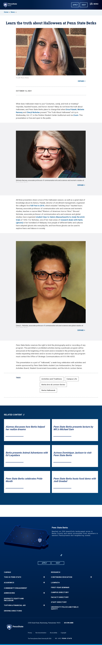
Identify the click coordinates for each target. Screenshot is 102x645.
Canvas (7, 572)
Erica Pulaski (71, 109)
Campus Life (72, 379)
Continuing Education (61, 577)
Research (55, 572)
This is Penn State (12, 577)
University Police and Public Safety (65, 608)
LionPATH (55, 583)
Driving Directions (13, 611)
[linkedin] (45, 555)
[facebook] (40, 555)
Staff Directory (59, 602)
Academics (9, 583)
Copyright (63, 633)
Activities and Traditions (52, 379)
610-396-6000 (68, 623)
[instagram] (56, 555)
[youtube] (51, 555)
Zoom (75, 115)
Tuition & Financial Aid (15, 605)
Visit (84, 5)
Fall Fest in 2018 (37, 205)
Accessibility (53, 633)
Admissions (9, 593)
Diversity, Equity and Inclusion (14, 599)
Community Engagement (15, 588)
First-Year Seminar (60, 587)
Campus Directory (60, 592)
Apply (75, 5)
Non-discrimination (41, 633)
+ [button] (44, 577)
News (13, 12)
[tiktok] (61, 555)
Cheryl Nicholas (33, 112)
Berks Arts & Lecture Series (53, 385)
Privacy (30, 633)
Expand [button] (81, 81)
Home (6, 12)
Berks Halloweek (48, 390)
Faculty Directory (60, 597)
